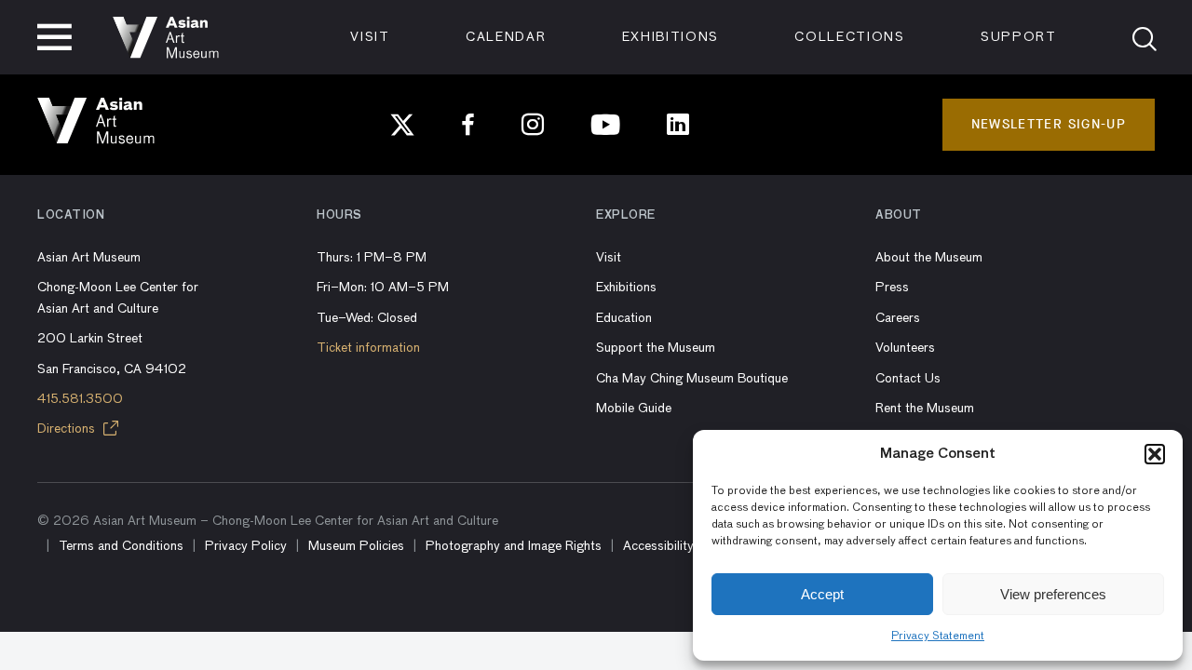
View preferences (1053, 594)
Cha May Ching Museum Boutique (692, 378)
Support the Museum (655, 348)
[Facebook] (468, 125)
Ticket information (368, 348)
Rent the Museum (924, 408)
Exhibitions (670, 37)
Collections (849, 37)
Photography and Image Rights (514, 546)
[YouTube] (605, 125)
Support (1019, 37)
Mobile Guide (633, 408)
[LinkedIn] (678, 125)
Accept (822, 594)
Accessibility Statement (689, 546)
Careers (897, 318)
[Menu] (54, 37)
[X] (402, 125)
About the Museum (928, 257)
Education (624, 318)
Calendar (506, 37)
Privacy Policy (246, 546)
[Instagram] (533, 125)
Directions (68, 429)
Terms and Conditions (121, 546)
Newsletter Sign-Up (1048, 124)
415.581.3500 (80, 399)
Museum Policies (356, 546)
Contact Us (908, 378)
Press (892, 287)
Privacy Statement (937, 636)
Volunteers (905, 348)
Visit (369, 37)
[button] (1154, 454)
